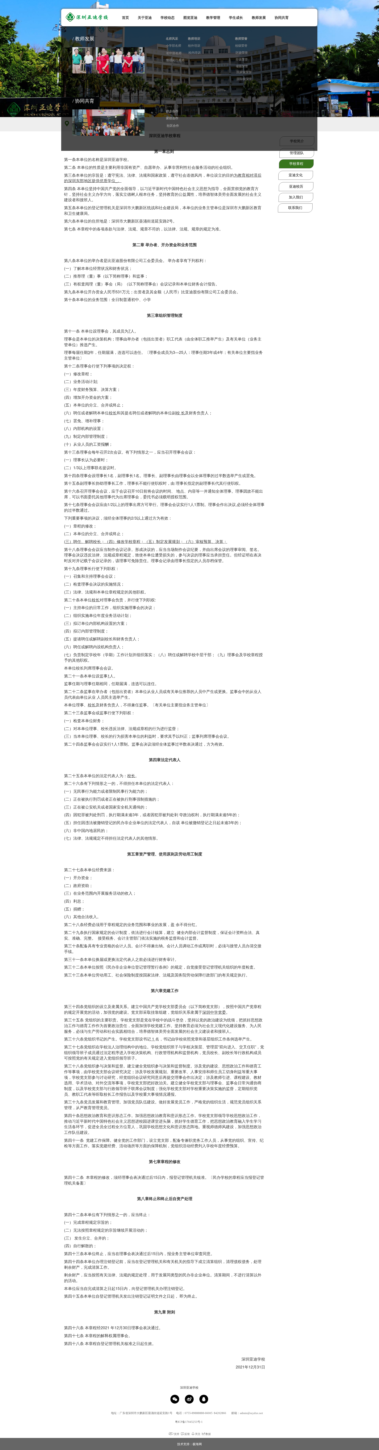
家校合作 (172, 118)
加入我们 (296, 197)
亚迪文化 (296, 175)
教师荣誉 (241, 38)
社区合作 (173, 125)
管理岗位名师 (175, 60)
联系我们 (295, 208)
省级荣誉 (242, 66)
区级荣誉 (242, 52)
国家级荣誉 (244, 72)
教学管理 (213, 18)
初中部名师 (174, 53)
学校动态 (168, 18)
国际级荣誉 (244, 79)
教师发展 (259, 18)
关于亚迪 (145, 18)
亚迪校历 (296, 186)
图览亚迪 (190, 18)
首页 (125, 18)
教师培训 (194, 38)
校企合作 (172, 111)
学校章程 (296, 164)
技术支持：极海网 (189, 1444)
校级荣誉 (241, 45)
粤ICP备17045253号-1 (189, 1421)
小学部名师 (173, 45)
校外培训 (194, 45)
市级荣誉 (242, 59)
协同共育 (282, 18)
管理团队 (297, 153)
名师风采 (172, 38)
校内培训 (194, 52)
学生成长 (236, 18)
